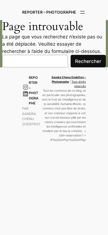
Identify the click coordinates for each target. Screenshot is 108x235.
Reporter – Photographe (49, 12)
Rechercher (88, 61)
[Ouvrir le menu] (82, 12)
